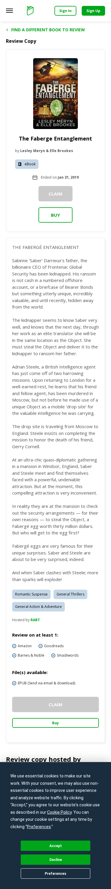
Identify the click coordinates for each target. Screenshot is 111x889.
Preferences (55, 874)
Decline (55, 860)
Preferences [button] (39, 826)
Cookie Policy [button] (59, 812)
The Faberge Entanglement (55, 138)
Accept (55, 846)
